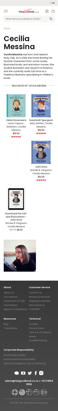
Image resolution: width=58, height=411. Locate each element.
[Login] (46, 11)
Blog (6, 324)
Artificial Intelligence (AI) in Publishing (25, 363)
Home (7, 28)
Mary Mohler (37, 123)
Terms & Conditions (40, 332)
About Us (9, 292)
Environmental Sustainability (19, 359)
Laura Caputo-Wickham (15, 125)
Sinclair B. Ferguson (41, 170)
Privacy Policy (36, 328)
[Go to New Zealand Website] (37, 390)
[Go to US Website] (22, 390)
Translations (10, 328)
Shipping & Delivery (39, 301)
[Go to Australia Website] (29, 390)
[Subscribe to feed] (16, 372)
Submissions (11, 305)
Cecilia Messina (19, 128)
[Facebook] (36, 372)
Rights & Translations (15, 309)
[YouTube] (23, 372)
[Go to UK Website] (15, 390)
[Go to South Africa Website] (44, 390)
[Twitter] (29, 372)
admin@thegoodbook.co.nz (22, 380)
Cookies (33, 324)
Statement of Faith (14, 301)
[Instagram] (41, 372)
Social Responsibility (15, 355)
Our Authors (10, 296)
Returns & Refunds (39, 296)
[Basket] (53, 12)
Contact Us (35, 292)
